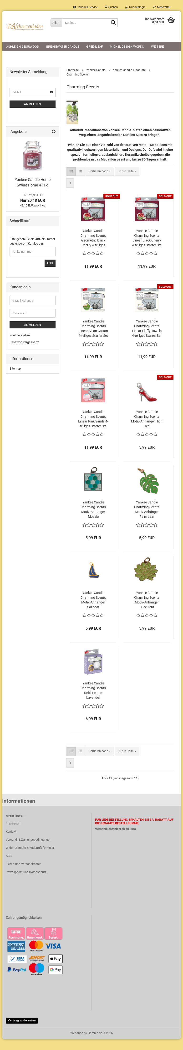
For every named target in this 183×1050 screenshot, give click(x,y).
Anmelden (32, 104)
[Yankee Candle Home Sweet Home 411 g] (32, 156)
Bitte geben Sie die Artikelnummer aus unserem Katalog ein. (32, 241)
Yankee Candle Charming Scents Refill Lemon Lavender (93, 690)
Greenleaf (94, 46)
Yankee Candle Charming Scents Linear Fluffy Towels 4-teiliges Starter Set (147, 328)
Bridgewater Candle (62, 46)
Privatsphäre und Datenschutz (26, 872)
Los (50, 263)
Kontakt (11, 831)
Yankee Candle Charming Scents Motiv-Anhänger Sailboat (93, 600)
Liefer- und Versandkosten (23, 864)
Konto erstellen (20, 335)
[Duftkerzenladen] (24, 26)
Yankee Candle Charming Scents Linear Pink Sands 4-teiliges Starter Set (93, 419)
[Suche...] (113, 23)
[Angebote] (54, 132)
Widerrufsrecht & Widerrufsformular (30, 847)
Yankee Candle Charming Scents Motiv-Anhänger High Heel (147, 419)
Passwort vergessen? (24, 342)
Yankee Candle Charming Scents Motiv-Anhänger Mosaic (93, 509)
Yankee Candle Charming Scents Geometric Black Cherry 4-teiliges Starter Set (93, 238)
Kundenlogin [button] (137, 7)
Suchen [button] (113, 7)
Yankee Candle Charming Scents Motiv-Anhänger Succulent (146, 600)
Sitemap (15, 368)
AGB (9, 856)
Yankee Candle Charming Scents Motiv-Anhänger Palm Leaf (146, 509)
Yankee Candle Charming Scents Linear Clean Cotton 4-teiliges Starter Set (93, 328)
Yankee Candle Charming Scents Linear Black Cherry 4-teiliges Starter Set (147, 238)
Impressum (13, 823)
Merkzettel (163, 7)
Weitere (157, 46)
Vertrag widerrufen (22, 1020)
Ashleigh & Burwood (22, 46)
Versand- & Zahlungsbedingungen (28, 839)
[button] (71, 171)
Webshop (76, 1033)
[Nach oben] (170, 1043)
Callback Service (87, 7)
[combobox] (100, 171)
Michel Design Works (127, 46)
